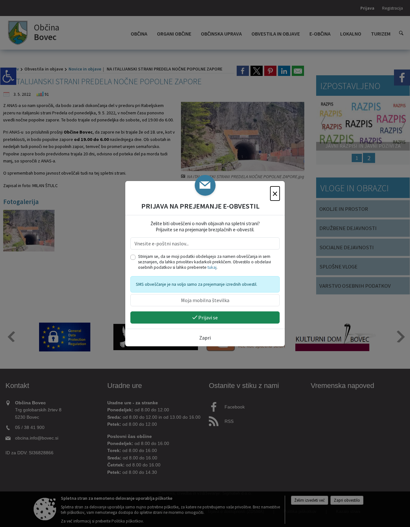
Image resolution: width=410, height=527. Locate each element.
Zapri (205, 337)
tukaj (212, 267)
